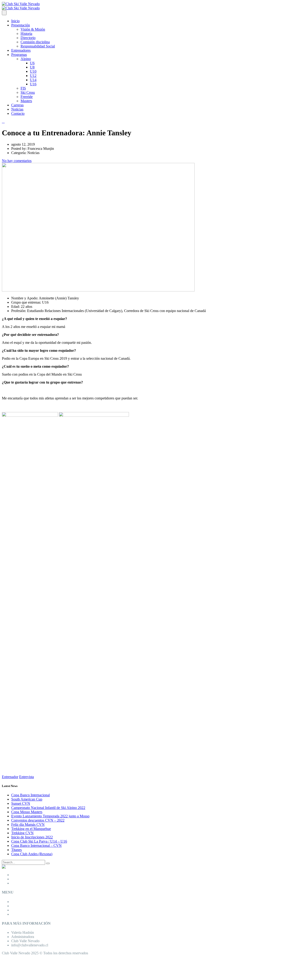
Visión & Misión (33, 29)
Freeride (27, 97)
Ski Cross (28, 92)
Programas (19, 55)
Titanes (16, 850)
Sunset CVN (20, 803)
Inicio (15, 21)
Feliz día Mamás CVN (28, 824)
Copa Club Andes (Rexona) (31, 854)
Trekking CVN (22, 833)
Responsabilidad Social (38, 46)
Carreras (17, 105)
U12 (33, 76)
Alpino (26, 59)
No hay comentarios (17, 161)
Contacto (18, 113)
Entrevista (26, 777)
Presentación (20, 25)
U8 (32, 67)
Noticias (17, 109)
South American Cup (26, 799)
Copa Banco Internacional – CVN (36, 846)
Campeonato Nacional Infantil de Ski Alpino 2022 (48, 808)
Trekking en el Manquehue (31, 829)
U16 (33, 84)
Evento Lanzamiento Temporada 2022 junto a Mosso (50, 816)
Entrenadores (21, 50)
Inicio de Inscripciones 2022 (32, 837)
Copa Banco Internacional (30, 795)
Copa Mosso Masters (26, 812)
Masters (26, 101)
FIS (23, 88)
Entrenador (10, 777)
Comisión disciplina (35, 42)
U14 (33, 80)
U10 (33, 71)
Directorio (28, 38)
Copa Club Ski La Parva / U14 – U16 (39, 841)
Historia (26, 34)
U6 (32, 63)
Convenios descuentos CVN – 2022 (37, 820)
